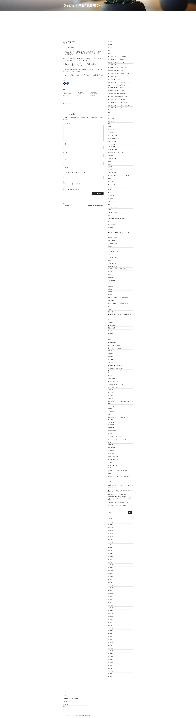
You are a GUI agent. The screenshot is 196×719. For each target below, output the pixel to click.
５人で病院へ (111, 411)
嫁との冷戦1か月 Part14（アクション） (118, 65)
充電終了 (110, 291)
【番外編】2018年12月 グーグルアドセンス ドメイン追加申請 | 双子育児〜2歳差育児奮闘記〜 (120, 498)
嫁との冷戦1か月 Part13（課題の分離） (118, 67)
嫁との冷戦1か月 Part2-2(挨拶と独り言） (118, 102)
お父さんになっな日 (112, 465)
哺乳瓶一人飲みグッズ (113, 378)
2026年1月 (110, 542)
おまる (109, 442)
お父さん (73, 41)
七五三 (109, 210)
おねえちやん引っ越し (113, 266)
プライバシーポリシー (68, 715)
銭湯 (109, 204)
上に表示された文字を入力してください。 (75, 172)
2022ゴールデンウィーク (114, 181)
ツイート (110, 283)
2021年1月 (110, 616)
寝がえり (110, 467)
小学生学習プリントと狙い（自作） (116, 152)
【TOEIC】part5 (112, 333)
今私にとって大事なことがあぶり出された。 (118, 297)
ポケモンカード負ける (113, 149)
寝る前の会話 (111, 277)
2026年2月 (110, 539)
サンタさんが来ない (112, 207)
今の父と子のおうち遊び (114, 138)
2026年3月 (110, 536)
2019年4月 (110, 656)
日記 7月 (110, 47)
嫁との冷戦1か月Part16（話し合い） (116, 59)
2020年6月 (110, 628)
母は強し (110, 339)
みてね (109, 309)
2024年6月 (110, 559)
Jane (123, 505)
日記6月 (110, 50)
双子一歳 (110, 351)
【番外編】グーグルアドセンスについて (72, 698)
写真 (64, 92)
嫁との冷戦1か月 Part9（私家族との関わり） (119, 82)
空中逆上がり (111, 227)
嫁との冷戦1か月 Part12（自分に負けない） (119, 73)
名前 (65, 144)
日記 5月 (110, 53)
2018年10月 (111, 673)
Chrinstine (114, 491)
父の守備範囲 (111, 427)
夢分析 (109, 126)
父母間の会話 (111, 445)
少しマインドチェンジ (113, 422)
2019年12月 (111, 636)
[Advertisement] (98, 22)
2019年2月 (110, 662)
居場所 (109, 164)
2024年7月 (110, 556)
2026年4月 (110, 533)
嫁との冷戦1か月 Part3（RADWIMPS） (117, 99)
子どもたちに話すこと (113, 172)
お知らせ (65, 701)
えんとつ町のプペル (112, 257)
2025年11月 (110, 547)
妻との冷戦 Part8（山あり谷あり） (116, 85)
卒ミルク (110, 330)
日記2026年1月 (111, 121)
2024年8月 (110, 553)
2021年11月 (110, 599)
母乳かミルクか (111, 447)
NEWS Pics (111, 201)
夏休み (109, 178)
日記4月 (110, 112)
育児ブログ (68, 103)
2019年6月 (110, 651)
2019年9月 (110, 642)
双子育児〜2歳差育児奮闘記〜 (82, 5)
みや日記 (110, 169)
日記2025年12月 (112, 124)
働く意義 (110, 246)
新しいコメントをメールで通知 (72, 184)
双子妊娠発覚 (93, 92)
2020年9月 (110, 622)
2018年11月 (110, 671)
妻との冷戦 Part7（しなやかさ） (116, 87)
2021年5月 (110, 605)
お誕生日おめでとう (112, 167)
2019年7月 (110, 648)
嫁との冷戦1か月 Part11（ (114, 76)
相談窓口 (110, 408)
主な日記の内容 (111, 132)
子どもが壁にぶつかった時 (114, 436)
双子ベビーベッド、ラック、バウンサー (117, 439)
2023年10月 (111, 562)
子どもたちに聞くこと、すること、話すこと (118, 175)
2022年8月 (110, 579)
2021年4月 (110, 608)
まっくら (110, 336)
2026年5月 (110, 530)
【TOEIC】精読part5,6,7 (114, 342)
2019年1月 (110, 665)
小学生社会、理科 (112, 158)
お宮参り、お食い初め (113, 456)
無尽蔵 (109, 260)
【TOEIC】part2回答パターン (115, 365)
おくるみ (110, 433)
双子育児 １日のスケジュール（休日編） (117, 470)
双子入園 (110, 187)
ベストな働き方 (111, 240)
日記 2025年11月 (112, 129)
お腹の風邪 (110, 353)
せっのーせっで (111, 319)
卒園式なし (110, 189)
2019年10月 (111, 639)
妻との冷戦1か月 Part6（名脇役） (116, 90)
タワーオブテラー (112, 146)
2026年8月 (110, 44)
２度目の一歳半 (111, 300)
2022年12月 (111, 573)
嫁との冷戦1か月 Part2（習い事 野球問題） (119, 105)
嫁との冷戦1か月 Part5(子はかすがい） (117, 93)
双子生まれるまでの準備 (114, 459)
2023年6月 (110, 567)
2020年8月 (110, 625)
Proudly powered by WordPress (82, 715)
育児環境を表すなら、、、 (114, 424)
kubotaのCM (111, 195)
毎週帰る (110, 289)
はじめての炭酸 (111, 224)
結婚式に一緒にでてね (113, 381)
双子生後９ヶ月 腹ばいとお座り (115, 368)
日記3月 (110, 115)
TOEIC (64, 695)
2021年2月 (110, 613)
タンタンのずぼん (112, 406)
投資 (109, 254)
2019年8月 (110, 645)
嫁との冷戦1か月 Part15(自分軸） (116, 62)
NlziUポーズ (110, 249)
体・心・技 (110, 359)
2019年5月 (110, 653)
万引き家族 (110, 271)
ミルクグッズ (111, 450)
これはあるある (111, 280)
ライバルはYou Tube (113, 212)
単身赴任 (110, 294)
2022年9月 (110, 576)
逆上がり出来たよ (112, 263)
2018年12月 (111, 668)
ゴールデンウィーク (112, 237)
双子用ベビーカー (112, 430)
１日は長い (110, 286)
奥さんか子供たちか (112, 243)
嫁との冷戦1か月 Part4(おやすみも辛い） (118, 96)
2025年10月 (111, 550)
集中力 (109, 230)
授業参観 (110, 161)
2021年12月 (111, 596)
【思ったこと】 (111, 328)
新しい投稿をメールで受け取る (72, 189)
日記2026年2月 (111, 118)
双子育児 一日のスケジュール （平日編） (118, 476)
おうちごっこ (111, 398)
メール (66, 152)
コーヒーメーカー (112, 184)
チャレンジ (110, 322)
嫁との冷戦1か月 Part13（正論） (116, 70)
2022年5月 (110, 582)
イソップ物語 (111, 362)
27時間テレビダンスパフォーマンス (116, 144)
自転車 (109, 192)
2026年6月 (110, 527)
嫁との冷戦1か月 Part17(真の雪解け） (117, 56)
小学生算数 (110, 155)
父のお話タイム (111, 395)
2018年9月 (110, 676)
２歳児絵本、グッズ (112, 390)
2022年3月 (110, 588)
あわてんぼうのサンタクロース (115, 384)
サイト (65, 160)
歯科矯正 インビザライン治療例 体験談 (117, 269)
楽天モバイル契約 (112, 141)
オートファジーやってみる (114, 251)
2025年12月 (111, 545)
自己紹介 (110, 473)
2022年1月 (110, 198)
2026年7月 (110, 524)
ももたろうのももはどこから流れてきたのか (118, 303)
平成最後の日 (111, 356)
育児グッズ (65, 704)
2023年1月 (110, 570)
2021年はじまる (112, 274)
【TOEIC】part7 (112, 325)
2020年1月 (110, 633)
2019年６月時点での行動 (114, 345)
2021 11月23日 (111, 215)
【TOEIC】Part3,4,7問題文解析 (115, 348)
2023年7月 (110, 565)
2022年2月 (110, 590)
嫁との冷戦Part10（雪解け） (115, 79)
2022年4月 (110, 585)
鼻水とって (110, 392)
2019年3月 (110, 659)
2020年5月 (110, 630)
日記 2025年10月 (112, 135)
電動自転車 (110, 312)
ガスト (109, 306)
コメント (66, 123)
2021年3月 (110, 610)
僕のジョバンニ (111, 375)
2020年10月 (111, 619)
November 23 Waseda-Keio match (116, 218)
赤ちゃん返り (80, 92)
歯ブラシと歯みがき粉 (113, 387)
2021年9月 (110, 602)
